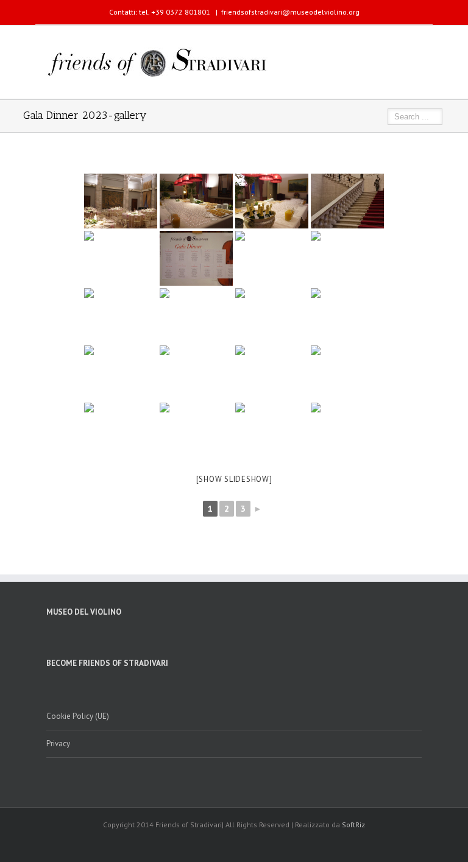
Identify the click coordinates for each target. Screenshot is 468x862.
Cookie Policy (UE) (77, 716)
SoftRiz (353, 824)
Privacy (58, 743)
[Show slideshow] (234, 479)
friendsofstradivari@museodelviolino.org (290, 11)
